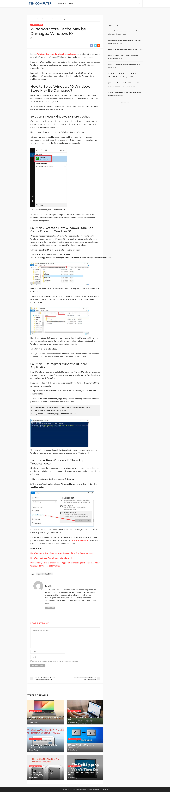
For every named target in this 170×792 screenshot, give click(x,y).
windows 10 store (44, 574)
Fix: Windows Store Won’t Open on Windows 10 (51, 558)
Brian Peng (33, 722)
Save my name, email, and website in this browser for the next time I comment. (55, 661)
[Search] (139, 3)
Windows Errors (37, 25)
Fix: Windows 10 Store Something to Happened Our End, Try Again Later (62, 553)
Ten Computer (76, 789)
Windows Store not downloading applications (57, 54)
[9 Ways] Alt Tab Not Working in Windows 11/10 (81, 746)
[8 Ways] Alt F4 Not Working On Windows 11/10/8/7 (42, 773)
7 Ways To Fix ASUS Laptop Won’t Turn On (45, 718)
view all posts (50, 607)
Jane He (36, 38)
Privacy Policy (97, 789)
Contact (72, 3)
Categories (60, 3)
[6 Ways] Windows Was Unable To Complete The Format (43, 746)
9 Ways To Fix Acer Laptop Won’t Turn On (83, 718)
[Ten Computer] (40, 3)
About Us (105, 789)
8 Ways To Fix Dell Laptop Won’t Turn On (83, 773)
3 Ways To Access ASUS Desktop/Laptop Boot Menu (124, 64)
